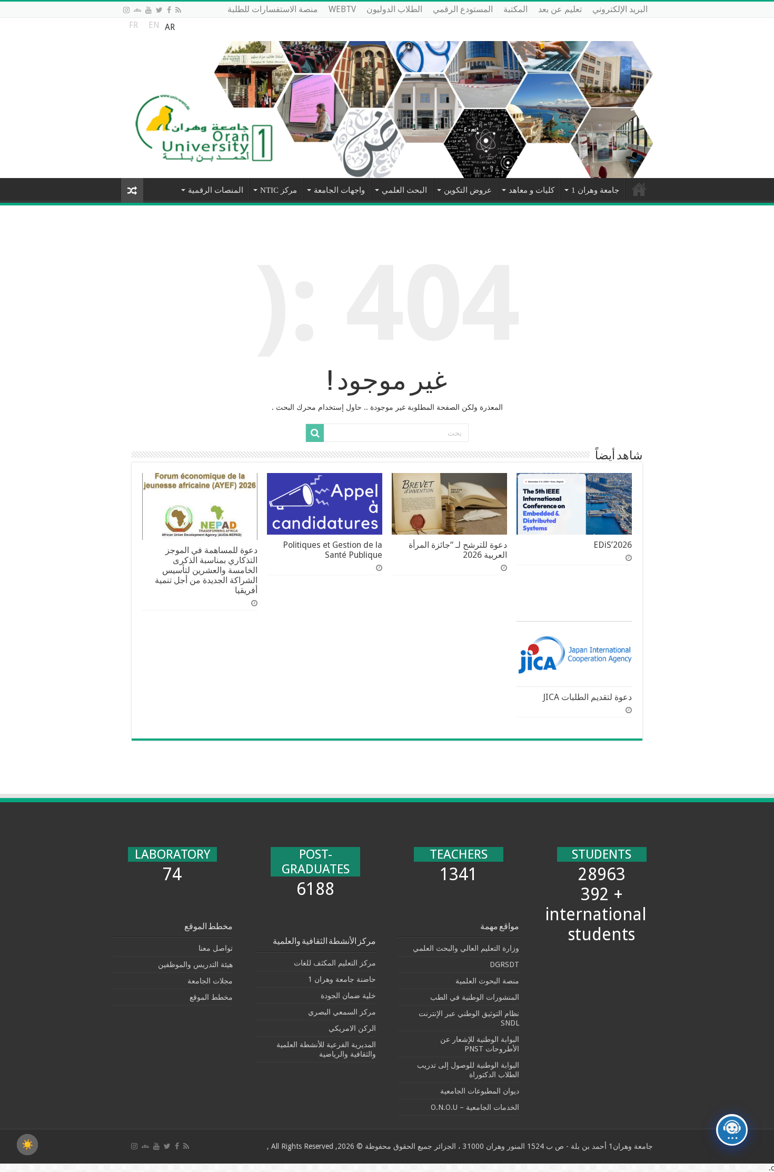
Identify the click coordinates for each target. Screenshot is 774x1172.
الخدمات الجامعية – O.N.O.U (475, 1107)
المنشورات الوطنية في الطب (474, 997)
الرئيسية (639, 189)
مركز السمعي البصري (342, 1012)
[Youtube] (148, 10)
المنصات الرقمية (215, 190)
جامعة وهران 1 (595, 190)
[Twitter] (159, 10)
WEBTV (342, 9)
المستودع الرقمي (463, 9)
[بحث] (315, 433)
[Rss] (178, 10)
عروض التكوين (468, 190)
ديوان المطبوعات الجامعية (479, 1091)
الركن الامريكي (352, 1028)
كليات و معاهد (531, 190)
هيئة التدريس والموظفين (195, 964)
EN (154, 27)
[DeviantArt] (137, 10)
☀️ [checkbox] (27, 1144)
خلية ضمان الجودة (348, 995)
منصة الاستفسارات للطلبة (272, 9)
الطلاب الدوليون (394, 9)
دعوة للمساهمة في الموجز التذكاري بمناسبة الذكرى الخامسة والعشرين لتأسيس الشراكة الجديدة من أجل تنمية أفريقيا (206, 570)
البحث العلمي (404, 190)
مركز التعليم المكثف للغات (335, 963)
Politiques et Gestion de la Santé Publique (332, 550)
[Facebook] (169, 10)
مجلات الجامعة (210, 981)
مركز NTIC (278, 190)
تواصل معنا (216, 948)
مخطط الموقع (211, 997)
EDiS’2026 (612, 545)
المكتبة (515, 9)
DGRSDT (504, 964)
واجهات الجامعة (339, 190)
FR (133, 27)
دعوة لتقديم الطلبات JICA (587, 697)
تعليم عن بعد (560, 9)
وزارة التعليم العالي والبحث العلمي (466, 948)
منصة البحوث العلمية (487, 981)
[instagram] (126, 10)
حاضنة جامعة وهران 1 (342, 979)
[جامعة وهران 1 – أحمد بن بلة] (387, 98)
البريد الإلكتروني (620, 9)
